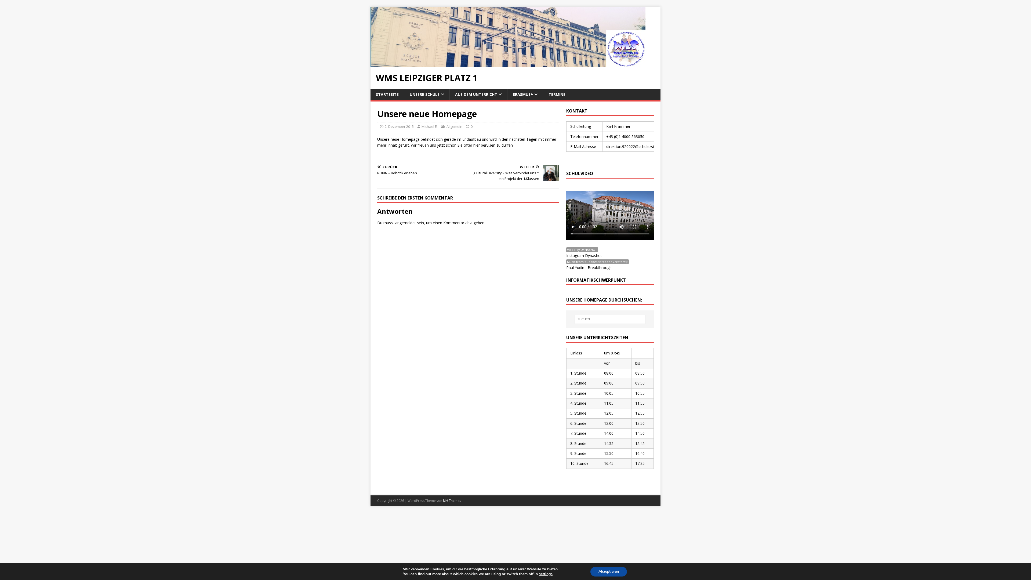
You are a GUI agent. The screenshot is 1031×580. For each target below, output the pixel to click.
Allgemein (454, 126)
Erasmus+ (523, 94)
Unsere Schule (425, 94)
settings (546, 574)
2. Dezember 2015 (399, 126)
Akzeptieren (608, 571)
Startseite (387, 94)
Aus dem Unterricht (476, 94)
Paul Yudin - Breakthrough (589, 267)
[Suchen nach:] (610, 319)
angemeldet (405, 222)
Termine (557, 94)
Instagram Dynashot (584, 255)
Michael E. (430, 126)
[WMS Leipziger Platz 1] (508, 63)
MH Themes (452, 500)
